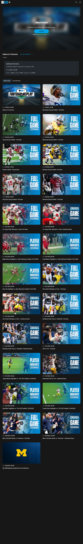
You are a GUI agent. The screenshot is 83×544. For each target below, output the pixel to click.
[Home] (5, 2)
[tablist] (12, 81)
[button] (76, 2)
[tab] (7, 81)
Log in (48, 34)
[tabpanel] (41, 277)
